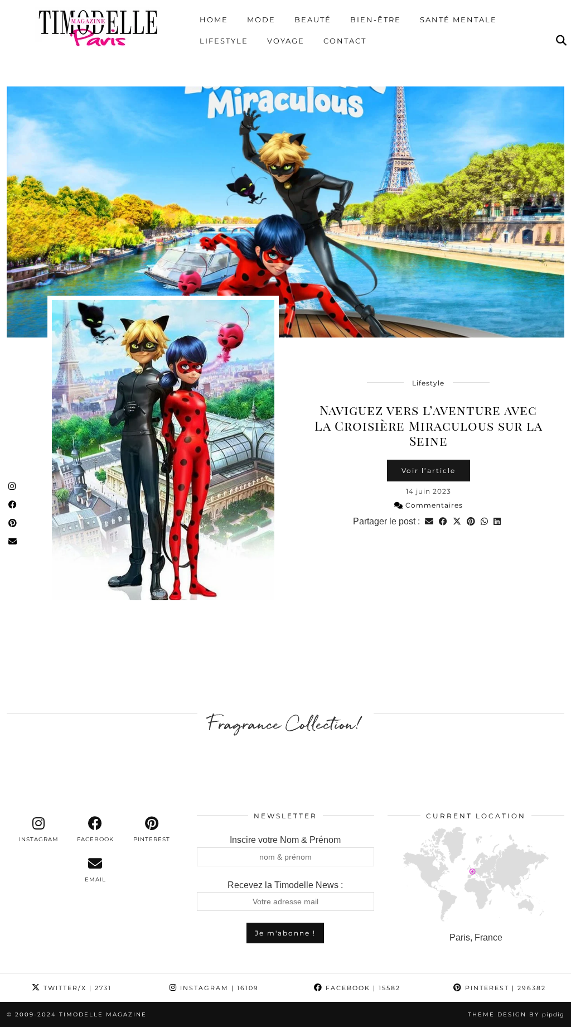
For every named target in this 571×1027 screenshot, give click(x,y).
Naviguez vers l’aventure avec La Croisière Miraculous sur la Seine (428, 425)
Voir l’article (428, 470)
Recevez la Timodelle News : (285, 885)
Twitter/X (76, 988)
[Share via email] (429, 521)
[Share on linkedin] (497, 521)
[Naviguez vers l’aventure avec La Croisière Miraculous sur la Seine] (285, 211)
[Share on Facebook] (443, 521)
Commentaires (433, 505)
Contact (344, 40)
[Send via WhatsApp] (484, 521)
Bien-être (375, 19)
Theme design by (516, 1014)
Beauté (312, 19)
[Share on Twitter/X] (457, 521)
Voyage (285, 40)
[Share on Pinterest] (471, 521)
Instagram (218, 988)
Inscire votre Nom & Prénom (285, 840)
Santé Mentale (458, 19)
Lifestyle (224, 40)
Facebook (361, 988)
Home (214, 19)
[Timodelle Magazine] (97, 27)
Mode (261, 19)
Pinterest (504, 988)
